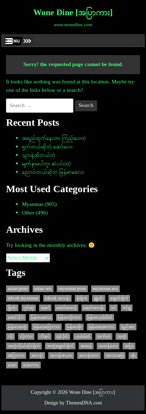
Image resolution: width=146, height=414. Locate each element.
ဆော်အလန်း (93, 307)
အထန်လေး (108, 346)
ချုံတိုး (98, 298)
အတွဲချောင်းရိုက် (60, 346)
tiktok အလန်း (57, 298)
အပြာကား (16, 355)
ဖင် (113, 307)
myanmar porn (72, 288)
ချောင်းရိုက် (119, 298)
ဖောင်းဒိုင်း (16, 317)
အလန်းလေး (89, 355)
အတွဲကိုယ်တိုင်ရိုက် (24, 346)
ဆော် (45, 307)
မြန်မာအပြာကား (46, 327)
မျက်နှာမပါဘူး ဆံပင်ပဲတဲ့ (46, 164)
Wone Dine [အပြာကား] (73, 13)
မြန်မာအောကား (101, 327)
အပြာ (129, 346)
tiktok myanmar (23, 298)
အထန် (86, 346)
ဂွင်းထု (28, 307)
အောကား (31, 365)
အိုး (133, 355)
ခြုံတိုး (12, 307)
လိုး (10, 336)
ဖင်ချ (127, 307)
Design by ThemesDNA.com (73, 403)
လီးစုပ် (44, 336)
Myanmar (32, 204)
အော (12, 365)
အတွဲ (121, 336)
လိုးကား (26, 336)
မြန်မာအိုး (74, 327)
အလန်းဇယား (61, 355)
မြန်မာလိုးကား (69, 317)
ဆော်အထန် (66, 307)
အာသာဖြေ (115, 355)
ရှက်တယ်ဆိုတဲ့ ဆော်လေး (47, 147)
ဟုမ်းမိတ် (82, 336)
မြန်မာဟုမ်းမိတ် (99, 317)
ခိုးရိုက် (82, 298)
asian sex (43, 288)
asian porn (18, 288)
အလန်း (37, 355)
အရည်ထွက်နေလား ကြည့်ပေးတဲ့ (54, 138)
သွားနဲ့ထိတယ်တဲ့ (38, 155)
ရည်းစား (128, 327)
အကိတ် (104, 336)
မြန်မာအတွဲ (17, 327)
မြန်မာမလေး (41, 317)
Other (28, 213)
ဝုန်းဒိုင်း (62, 336)
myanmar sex (105, 288)
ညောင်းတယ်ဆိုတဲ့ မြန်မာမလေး (53, 172)
